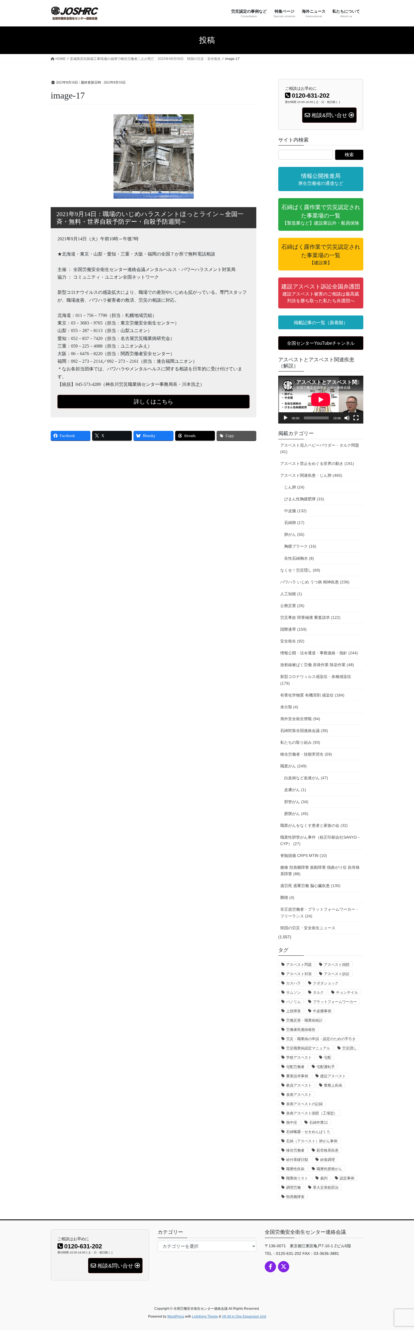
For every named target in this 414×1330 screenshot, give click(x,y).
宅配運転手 (326, 1067)
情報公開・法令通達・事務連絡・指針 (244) (319, 653)
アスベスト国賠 (337, 964)
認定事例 (347, 1178)
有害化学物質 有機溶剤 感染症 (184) (312, 695)
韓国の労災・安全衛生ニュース (307, 928)
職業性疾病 (295, 1169)
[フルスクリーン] (356, 418)
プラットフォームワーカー (335, 1002)
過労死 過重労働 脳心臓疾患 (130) (310, 885)
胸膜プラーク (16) (300, 546)
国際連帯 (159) (293, 629)
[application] (320, 400)
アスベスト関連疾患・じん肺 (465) (311, 475)
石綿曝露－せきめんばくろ (308, 1132)
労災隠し (349, 1048)
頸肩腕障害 (295, 1197)
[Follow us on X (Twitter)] (283, 1266)
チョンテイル (347, 992)
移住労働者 (295, 1150)
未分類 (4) (289, 707)
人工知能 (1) (291, 594)
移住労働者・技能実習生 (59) (306, 754)
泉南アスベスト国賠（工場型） (311, 1113)
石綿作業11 (318, 1122)
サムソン (293, 992)
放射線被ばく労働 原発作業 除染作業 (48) (317, 664)
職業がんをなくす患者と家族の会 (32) (314, 825)
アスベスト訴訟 (337, 974)
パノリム (293, 1002)
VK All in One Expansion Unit (244, 1316)
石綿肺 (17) (294, 522)
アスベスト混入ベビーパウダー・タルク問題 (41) (319, 448)
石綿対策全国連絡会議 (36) (304, 730)
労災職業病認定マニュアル (308, 1048)
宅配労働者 (295, 1067)
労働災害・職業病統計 (304, 1020)
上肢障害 (293, 1011)
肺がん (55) (294, 534)
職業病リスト (297, 1178)
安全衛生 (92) (292, 641)
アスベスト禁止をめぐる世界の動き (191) (317, 463)
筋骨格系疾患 (328, 1150)
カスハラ (293, 983)
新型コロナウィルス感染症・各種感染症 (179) (315, 679)
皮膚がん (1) (295, 789)
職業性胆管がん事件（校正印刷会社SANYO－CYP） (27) (320, 840)
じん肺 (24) (294, 487)
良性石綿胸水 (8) (299, 558)
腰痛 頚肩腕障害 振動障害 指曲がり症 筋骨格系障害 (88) (320, 870)
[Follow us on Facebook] (270, 1266)
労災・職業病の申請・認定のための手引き (321, 1039)
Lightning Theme (205, 1316)
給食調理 (327, 1159)
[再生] (285, 418)
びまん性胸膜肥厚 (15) (304, 499)
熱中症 (291, 1122)
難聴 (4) (287, 897)
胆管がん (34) (296, 802)
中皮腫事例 (322, 1011)
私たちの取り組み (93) (300, 742)
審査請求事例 (297, 1076)
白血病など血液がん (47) (306, 778)
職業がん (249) (293, 766)
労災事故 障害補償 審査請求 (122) (310, 617)
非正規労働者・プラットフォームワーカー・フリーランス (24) (319, 912)
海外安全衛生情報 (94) (300, 719)
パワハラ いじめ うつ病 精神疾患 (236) (315, 582)
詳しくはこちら (153, 401)
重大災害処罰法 (326, 1187)
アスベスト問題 (299, 964)
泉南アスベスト (299, 1094)
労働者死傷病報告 (300, 1029)
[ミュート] (347, 418)
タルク (318, 992)
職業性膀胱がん (329, 1169)
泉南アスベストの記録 (304, 1104)
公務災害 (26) (292, 605)
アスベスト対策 (299, 974)
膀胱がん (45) (296, 813)
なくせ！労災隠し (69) (300, 570)
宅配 (327, 1057)
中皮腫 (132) (295, 511)
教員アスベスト (299, 1085)
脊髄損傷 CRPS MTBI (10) (303, 855)
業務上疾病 (333, 1085)
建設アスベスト (333, 1076)
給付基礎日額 (297, 1159)
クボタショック (326, 983)
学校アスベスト (299, 1057)
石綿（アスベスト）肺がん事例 (311, 1141)
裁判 (324, 1178)
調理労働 (293, 1187)
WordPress (175, 1316)
